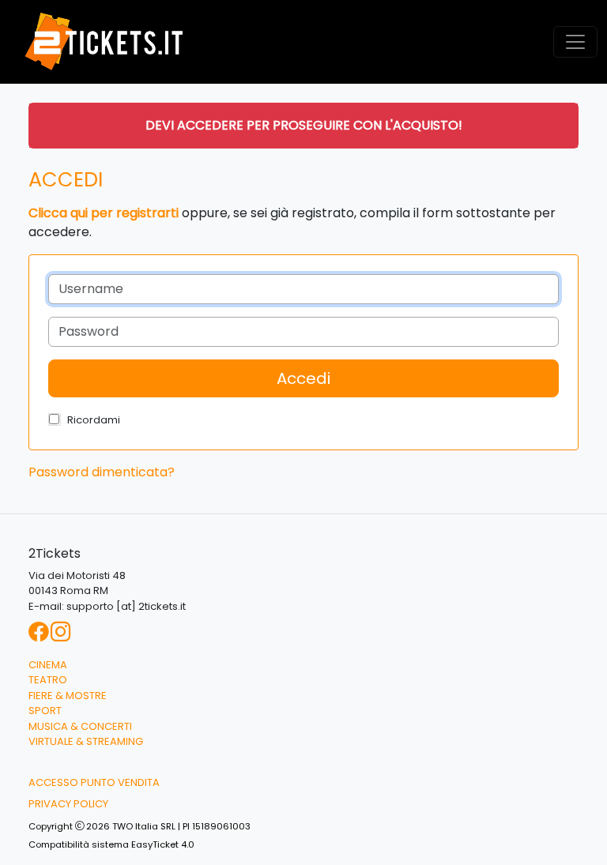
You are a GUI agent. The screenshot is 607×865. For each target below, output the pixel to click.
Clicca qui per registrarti (103, 213)
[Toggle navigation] (575, 42)
